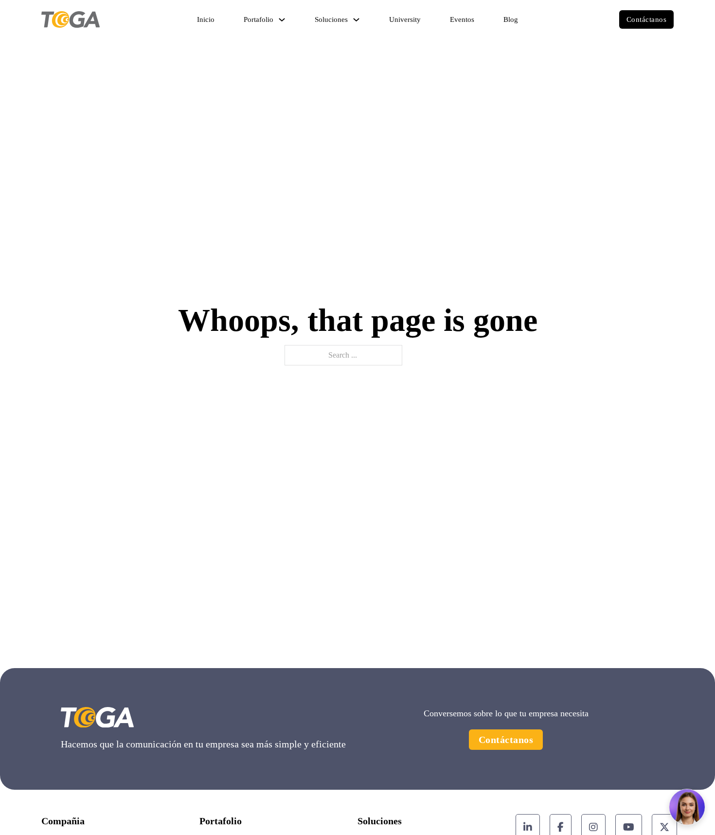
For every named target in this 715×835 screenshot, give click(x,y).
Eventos (462, 19)
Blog (510, 19)
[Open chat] (687, 807)
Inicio (205, 19)
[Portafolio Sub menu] (282, 19)
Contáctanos (646, 19)
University (405, 19)
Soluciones (331, 19)
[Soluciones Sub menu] (356, 19)
